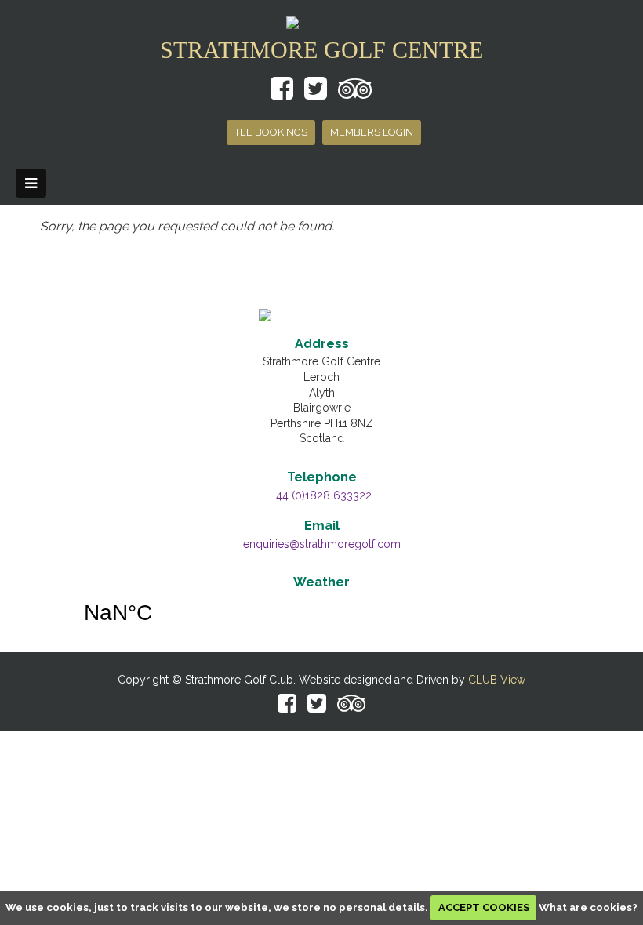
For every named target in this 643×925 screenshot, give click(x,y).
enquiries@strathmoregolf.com (322, 544)
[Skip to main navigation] (31, 183)
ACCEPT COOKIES (483, 907)
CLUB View (496, 679)
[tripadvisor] (351, 706)
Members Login (371, 132)
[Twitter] (316, 706)
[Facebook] (287, 706)
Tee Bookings (270, 132)
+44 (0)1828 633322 (322, 495)
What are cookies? (588, 907)
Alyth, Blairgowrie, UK (321, 613)
